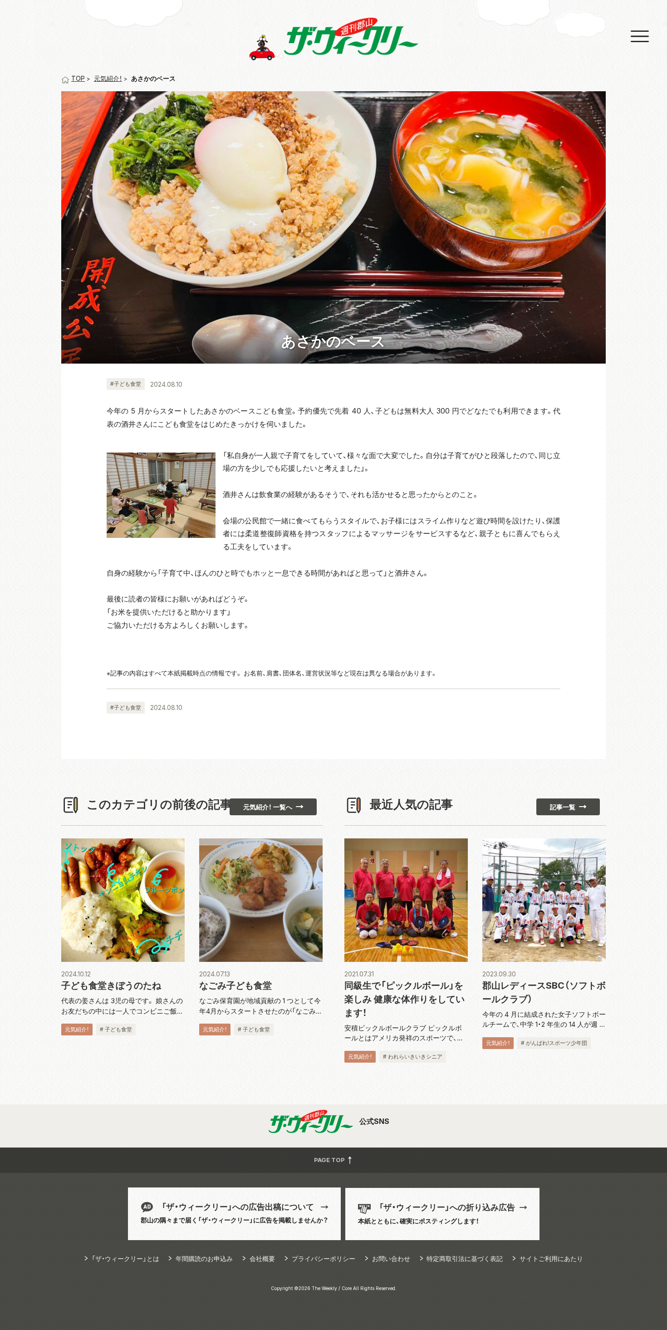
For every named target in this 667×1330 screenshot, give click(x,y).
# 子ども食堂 (116, 1029)
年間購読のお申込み (204, 1258)
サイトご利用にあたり (551, 1258)
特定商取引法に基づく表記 (465, 1258)
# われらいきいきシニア (412, 1056)
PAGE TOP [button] (330, 1159)
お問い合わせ (391, 1258)
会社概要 (262, 1258)
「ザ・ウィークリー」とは (125, 1258)
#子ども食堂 (125, 383)
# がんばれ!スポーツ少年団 (554, 1042)
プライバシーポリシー (323, 1258)
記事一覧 (562, 807)
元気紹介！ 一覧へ (267, 807)
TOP (78, 78)
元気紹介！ (108, 78)
